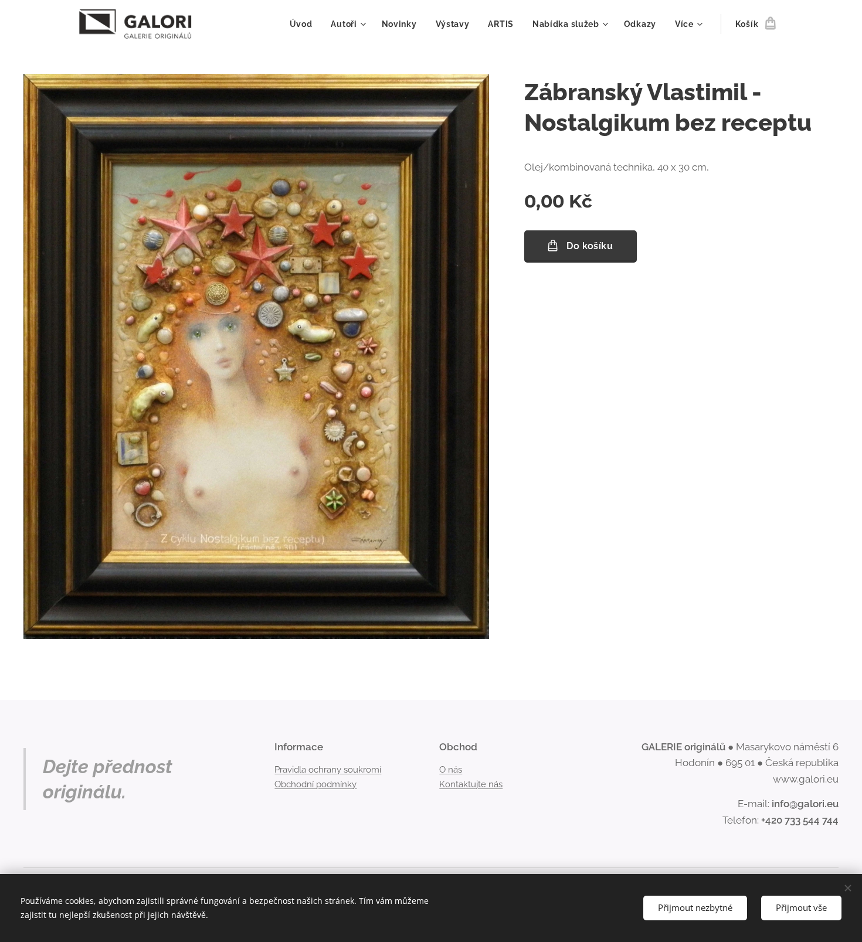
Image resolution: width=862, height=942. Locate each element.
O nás (450, 769)
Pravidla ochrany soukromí (327, 769)
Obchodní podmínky (315, 784)
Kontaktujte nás (471, 784)
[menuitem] (304, 24)
